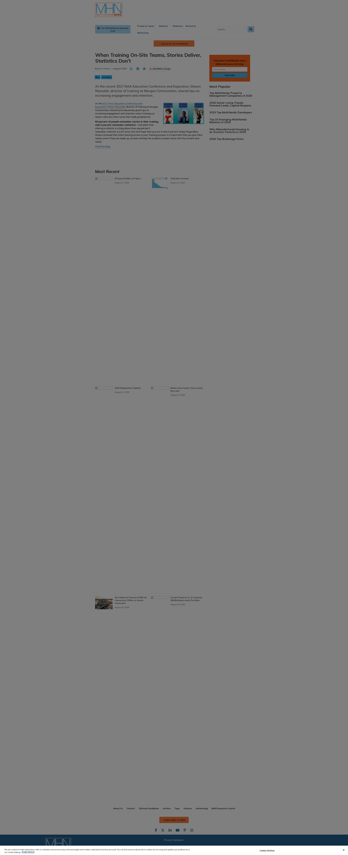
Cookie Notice (28, 852)
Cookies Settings (267, 850)
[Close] (344, 850)
